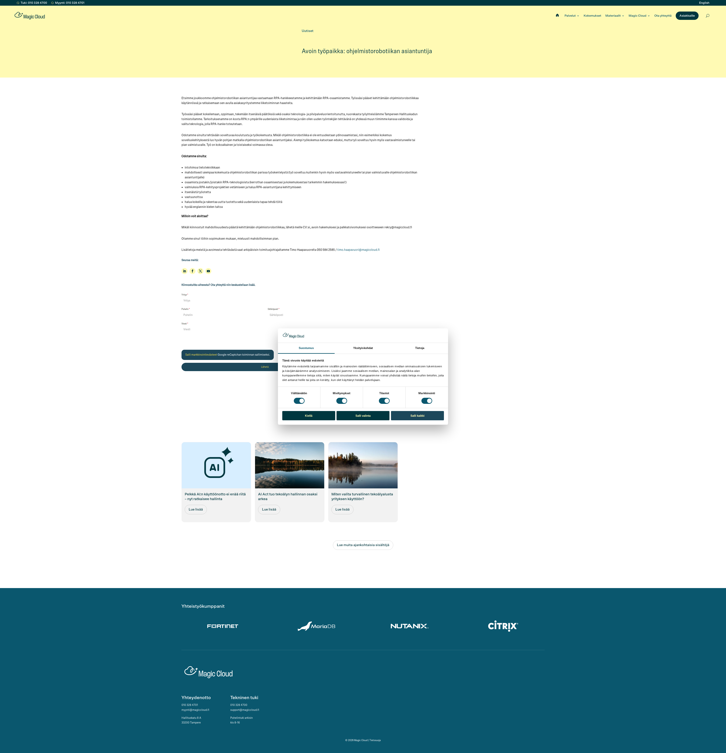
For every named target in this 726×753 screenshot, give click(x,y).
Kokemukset (592, 15)
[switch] (341, 401)
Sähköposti (273, 309)
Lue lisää (196, 509)
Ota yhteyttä (663, 15)
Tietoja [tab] (419, 348)
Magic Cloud (637, 15)
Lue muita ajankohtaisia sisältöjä (363, 545)
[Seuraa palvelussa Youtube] (208, 271)
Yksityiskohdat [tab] (363, 348)
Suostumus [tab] (306, 348)
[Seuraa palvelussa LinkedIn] (185, 271)
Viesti (185, 323)
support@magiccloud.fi (244, 709)
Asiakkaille (687, 15)
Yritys (185, 295)
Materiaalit (613, 15)
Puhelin (186, 309)
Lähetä (265, 367)
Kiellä (308, 415)
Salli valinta (363, 415)
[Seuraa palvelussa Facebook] (192, 271)
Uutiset (307, 31)
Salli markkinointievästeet (201, 354)
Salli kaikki (417, 415)
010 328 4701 (190, 704)
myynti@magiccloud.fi (195, 709)
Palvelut (570, 15)
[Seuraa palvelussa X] (200, 271)
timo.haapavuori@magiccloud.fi (358, 249)
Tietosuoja (375, 740)
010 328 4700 (238, 704)
